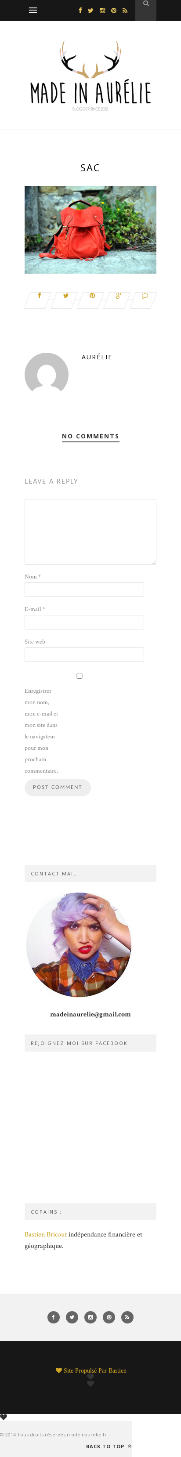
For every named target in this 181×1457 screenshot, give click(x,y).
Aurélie (97, 357)
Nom (33, 577)
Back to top (106, 1446)
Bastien (118, 1370)
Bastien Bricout (46, 1234)
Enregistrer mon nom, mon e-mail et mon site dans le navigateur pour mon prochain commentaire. (41, 731)
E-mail (35, 609)
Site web (35, 642)
